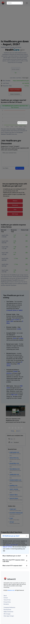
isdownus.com (10, 590)
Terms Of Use (7, 599)
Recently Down (7, 609)
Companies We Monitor (9, 607)
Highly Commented (8, 611)
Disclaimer (6, 604)
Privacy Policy (7, 602)
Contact (6, 597)
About (5, 595)
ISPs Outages (7, 613)
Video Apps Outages (9, 616)
